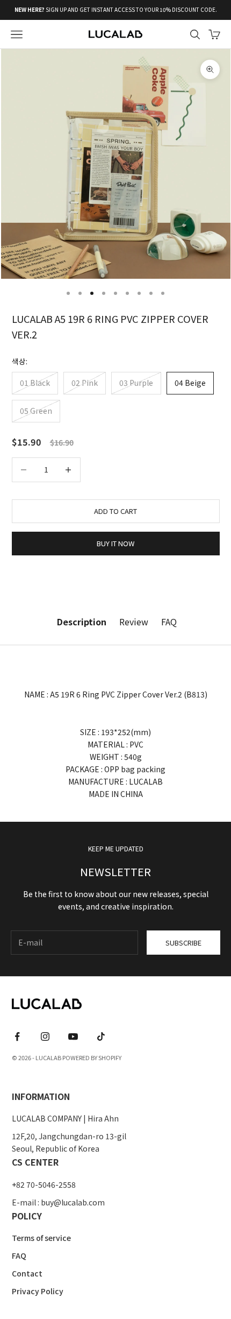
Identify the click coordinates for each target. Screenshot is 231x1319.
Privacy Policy (37, 1291)
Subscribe (183, 942)
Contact (27, 1273)
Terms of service (41, 1237)
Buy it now (115, 543)
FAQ (19, 1255)
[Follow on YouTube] (73, 1036)
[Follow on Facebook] (17, 1036)
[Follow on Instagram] (45, 1036)
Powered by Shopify (91, 1057)
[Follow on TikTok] (101, 1036)
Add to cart (115, 511)
